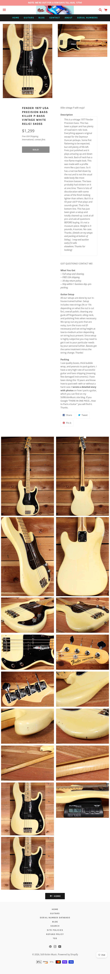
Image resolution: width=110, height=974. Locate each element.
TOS (55, 938)
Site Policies (55, 930)
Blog (41, 17)
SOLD (36, 149)
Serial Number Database (55, 917)
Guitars (29, 17)
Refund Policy (55, 934)
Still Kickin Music (48, 954)
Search (55, 926)
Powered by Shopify (68, 954)
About (69, 17)
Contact (54, 17)
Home (15, 17)
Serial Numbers (87, 17)
